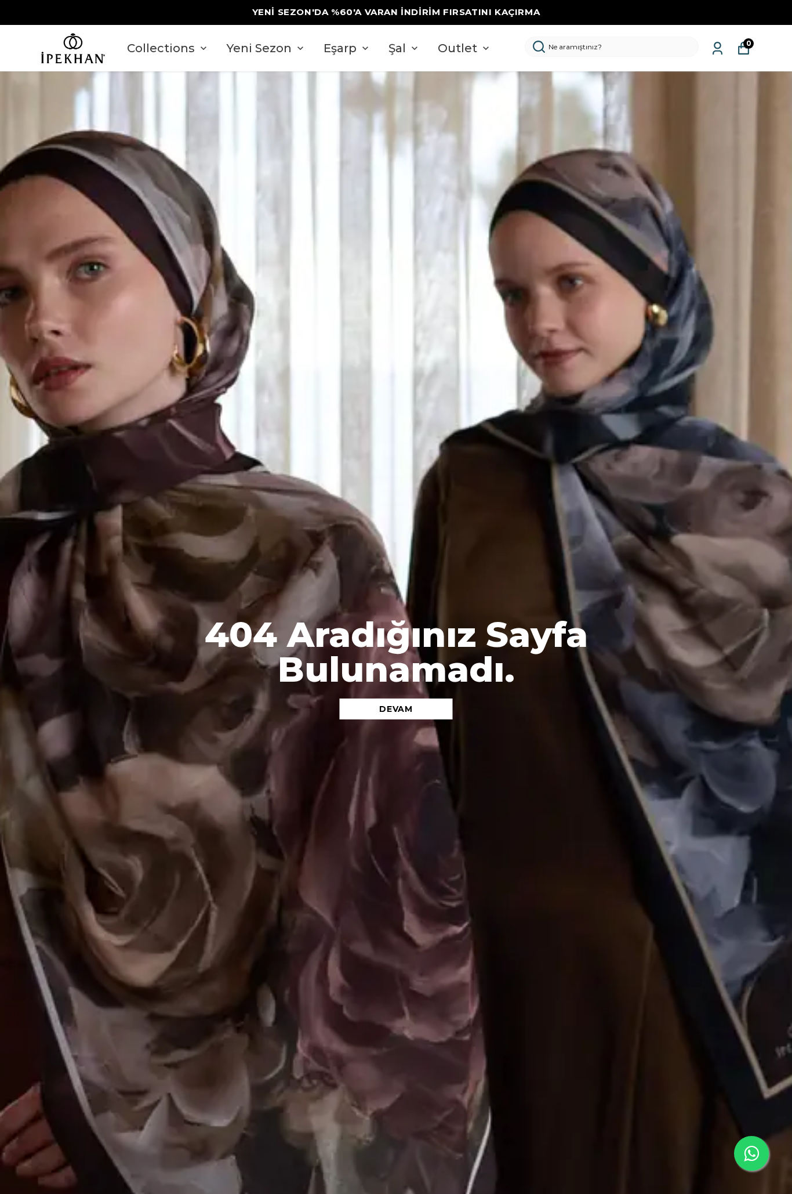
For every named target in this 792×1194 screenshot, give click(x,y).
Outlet (457, 48)
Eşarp (340, 48)
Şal (397, 48)
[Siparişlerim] (717, 48)
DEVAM (396, 709)
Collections (161, 48)
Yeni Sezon (259, 48)
